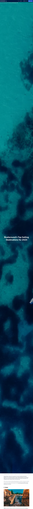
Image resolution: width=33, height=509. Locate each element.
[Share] (28, 474)
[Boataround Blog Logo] (3, 1)
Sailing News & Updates (6, 474)
